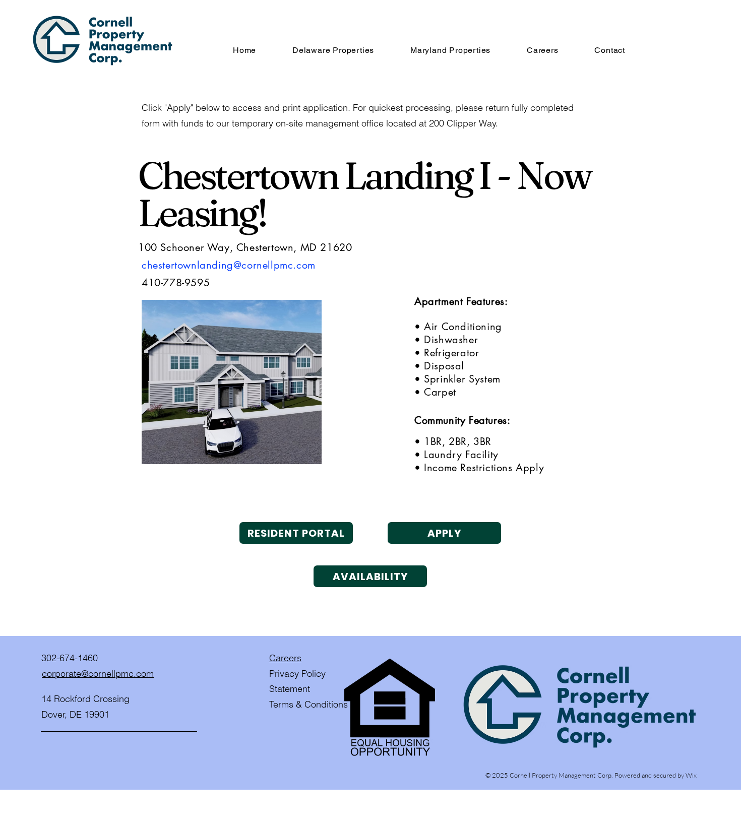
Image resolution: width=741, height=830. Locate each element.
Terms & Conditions (308, 704)
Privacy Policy (297, 673)
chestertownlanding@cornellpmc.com (229, 265)
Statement (289, 688)
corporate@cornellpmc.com (98, 673)
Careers (285, 658)
